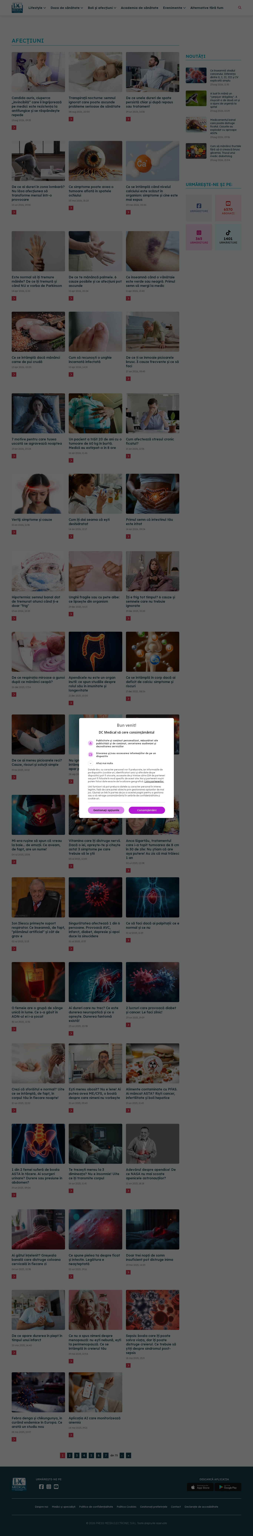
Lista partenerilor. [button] (154, 781)
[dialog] (126, 768)
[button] (126, 763)
